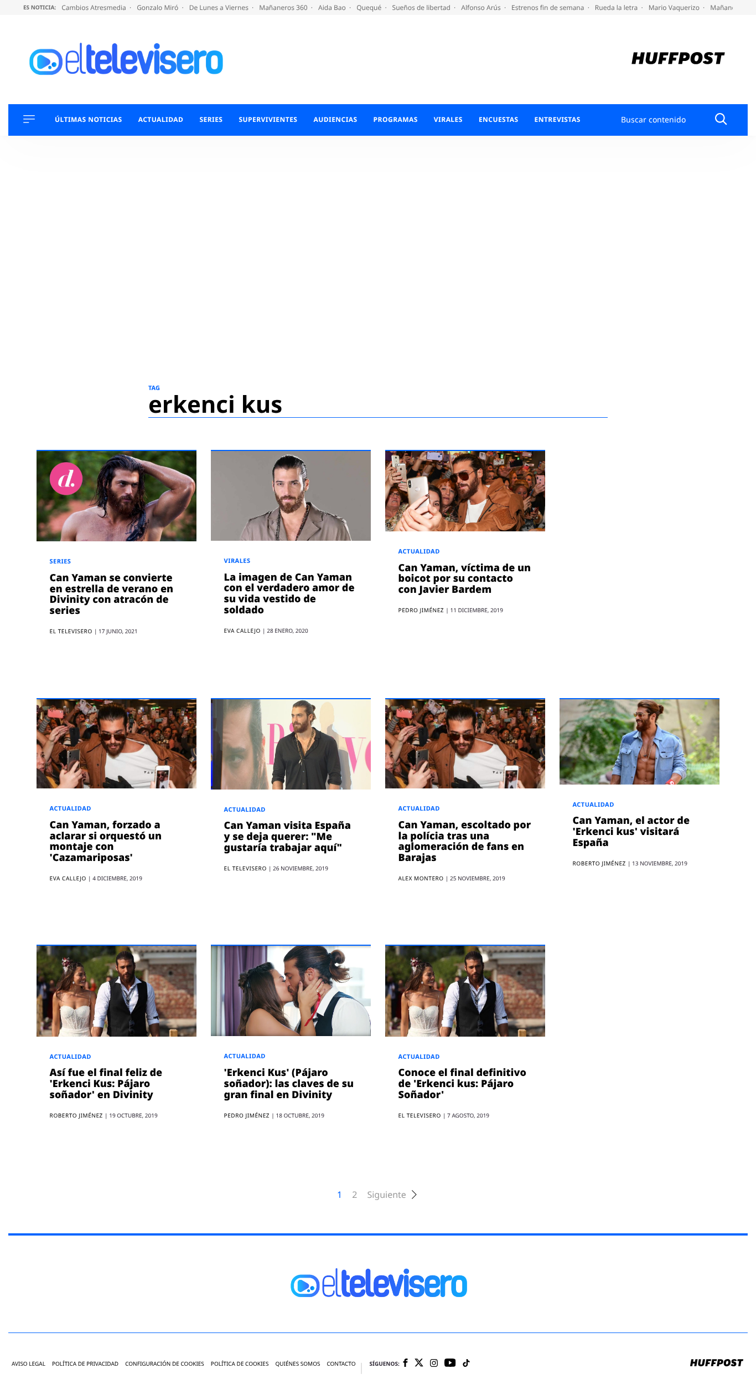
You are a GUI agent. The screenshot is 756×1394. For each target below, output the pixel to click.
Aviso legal (28, 1363)
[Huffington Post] (678, 59)
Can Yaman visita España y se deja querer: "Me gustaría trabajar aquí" (287, 836)
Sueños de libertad (422, 7)
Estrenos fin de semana (548, 7)
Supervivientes (268, 119)
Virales (448, 119)
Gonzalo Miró (158, 7)
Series (210, 119)
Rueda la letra (617, 7)
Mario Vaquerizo (675, 7)
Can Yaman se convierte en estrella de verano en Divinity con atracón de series (112, 594)
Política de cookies (240, 1363)
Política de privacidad (85, 1363)
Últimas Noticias (88, 119)
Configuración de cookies (164, 1363)
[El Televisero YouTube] (450, 1363)
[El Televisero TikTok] (466, 1364)
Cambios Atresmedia (94, 7)
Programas (396, 119)
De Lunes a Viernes (219, 7)
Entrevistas (558, 119)
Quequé (369, 7)
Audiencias (335, 119)
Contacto (341, 1363)
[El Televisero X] (419, 1364)
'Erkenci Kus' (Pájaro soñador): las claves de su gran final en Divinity (289, 1083)
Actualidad (161, 119)
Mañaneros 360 (284, 7)
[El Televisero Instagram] (434, 1364)
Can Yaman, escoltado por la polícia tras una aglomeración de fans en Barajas (464, 841)
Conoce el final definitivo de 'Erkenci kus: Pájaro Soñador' (462, 1083)
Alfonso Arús (482, 7)
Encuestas (499, 119)
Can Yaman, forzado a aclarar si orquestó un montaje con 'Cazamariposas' (106, 841)
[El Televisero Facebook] (405, 1364)
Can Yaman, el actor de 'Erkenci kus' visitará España (631, 831)
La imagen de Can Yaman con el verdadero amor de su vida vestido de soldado (289, 594)
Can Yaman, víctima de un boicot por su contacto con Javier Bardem (464, 579)
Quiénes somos (297, 1363)
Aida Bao (333, 7)
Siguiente (386, 1195)
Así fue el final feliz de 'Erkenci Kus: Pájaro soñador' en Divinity (106, 1083)
